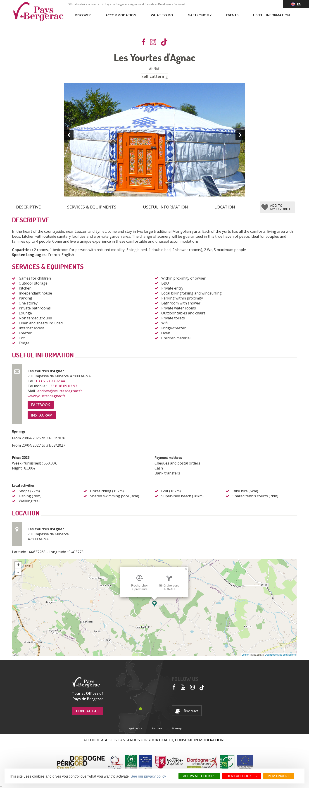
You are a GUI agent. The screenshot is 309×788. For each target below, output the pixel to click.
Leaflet (245, 654)
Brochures (191, 711)
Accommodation (120, 15)
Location (224, 207)
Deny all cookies (242, 776)
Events (232, 15)
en (298, 4)
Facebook (40, 404)
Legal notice (135, 728)
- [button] (18, 572)
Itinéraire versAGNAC (169, 587)
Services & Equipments (91, 207)
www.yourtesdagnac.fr (47, 395)
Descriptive (28, 207)
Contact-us (88, 711)
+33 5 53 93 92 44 (51, 380)
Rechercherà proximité (139, 587)
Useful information (271, 15)
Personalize (279, 776)
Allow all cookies (199, 776)
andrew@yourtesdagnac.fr (60, 390)
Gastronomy (200, 15)
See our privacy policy (148, 776)
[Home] (38, 11)
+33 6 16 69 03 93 (63, 385)
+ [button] (18, 565)
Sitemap (177, 728)
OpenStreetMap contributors (280, 654)
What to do (162, 15)
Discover (83, 15)
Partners (157, 728)
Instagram (41, 415)
